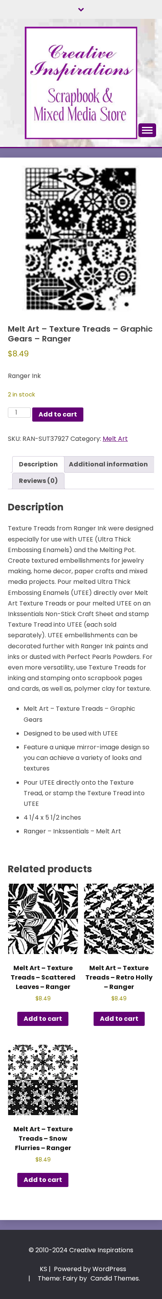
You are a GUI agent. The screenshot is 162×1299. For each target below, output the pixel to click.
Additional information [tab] (108, 464)
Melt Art (115, 438)
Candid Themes (114, 1278)
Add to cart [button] (43, 1018)
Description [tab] (38, 464)
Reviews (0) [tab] (38, 480)
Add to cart (58, 414)
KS (43, 1268)
